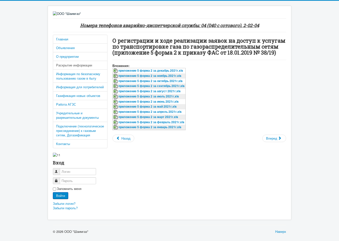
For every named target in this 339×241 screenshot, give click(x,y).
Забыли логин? (64, 203)
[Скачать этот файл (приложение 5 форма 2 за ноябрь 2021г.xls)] (115, 76)
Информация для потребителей (80, 87)
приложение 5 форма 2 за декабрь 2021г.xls (150, 70)
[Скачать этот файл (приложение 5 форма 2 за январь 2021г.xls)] (115, 127)
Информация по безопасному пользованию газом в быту (78, 76)
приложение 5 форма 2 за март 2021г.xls (148, 117)
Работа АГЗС (66, 104)
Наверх (280, 231)
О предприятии (67, 56)
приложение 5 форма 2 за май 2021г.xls (147, 106)
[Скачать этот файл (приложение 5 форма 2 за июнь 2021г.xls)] (115, 101)
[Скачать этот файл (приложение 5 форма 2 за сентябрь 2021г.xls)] (115, 86)
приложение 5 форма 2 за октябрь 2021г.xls (150, 81)
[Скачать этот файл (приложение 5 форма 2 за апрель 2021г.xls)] (115, 112)
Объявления (65, 47)
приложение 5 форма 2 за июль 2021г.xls (148, 96)
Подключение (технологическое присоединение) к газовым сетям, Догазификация (80, 130)
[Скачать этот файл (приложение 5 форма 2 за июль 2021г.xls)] (115, 96)
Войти (60, 195)
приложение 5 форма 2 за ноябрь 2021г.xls (149, 76)
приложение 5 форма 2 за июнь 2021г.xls (148, 101)
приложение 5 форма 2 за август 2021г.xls (149, 91)
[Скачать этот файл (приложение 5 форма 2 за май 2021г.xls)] (115, 106)
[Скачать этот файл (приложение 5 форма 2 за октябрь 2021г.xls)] (115, 81)
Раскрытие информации (74, 65)
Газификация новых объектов (78, 95)
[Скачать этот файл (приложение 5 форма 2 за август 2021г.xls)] (115, 91)
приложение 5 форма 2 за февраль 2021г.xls (151, 122)
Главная (62, 39)
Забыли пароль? (65, 208)
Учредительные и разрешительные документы (77, 115)
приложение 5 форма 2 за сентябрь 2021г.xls (151, 86)
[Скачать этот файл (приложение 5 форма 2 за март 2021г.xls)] (115, 117)
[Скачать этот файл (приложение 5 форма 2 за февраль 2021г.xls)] (115, 122)
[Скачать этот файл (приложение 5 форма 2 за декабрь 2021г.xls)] (115, 70)
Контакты (63, 143)
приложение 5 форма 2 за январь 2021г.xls (149, 127)
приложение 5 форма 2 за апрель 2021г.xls (150, 112)
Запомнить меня (69, 188)
